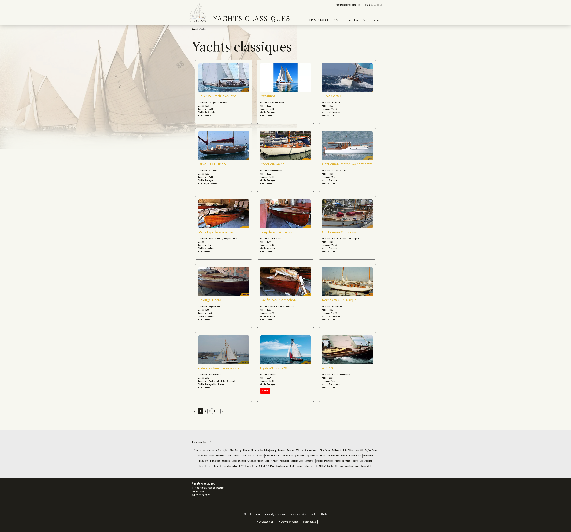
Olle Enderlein (366, 460)
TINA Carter (331, 96)
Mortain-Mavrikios (324, 460)
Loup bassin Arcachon (277, 232)
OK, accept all (265, 522)
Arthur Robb (263, 450)
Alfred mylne (222, 450)
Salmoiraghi (309, 466)
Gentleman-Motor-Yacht (341, 232)
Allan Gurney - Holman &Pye (243, 450)
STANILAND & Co (324, 466)
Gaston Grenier (272, 455)
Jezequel (226, 460)
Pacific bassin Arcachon (278, 300)
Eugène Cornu (370, 450)
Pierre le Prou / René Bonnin (212, 466)
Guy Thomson (333, 455)
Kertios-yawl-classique (339, 300)
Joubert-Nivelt (271, 460)
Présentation (319, 20)
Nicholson (339, 460)
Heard (344, 455)
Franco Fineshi (232, 455)
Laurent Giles (297, 460)
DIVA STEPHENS (212, 164)
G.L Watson (258, 455)
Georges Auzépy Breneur (292, 455)
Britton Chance (311, 450)
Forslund (220, 455)
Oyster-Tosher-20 (273, 368)
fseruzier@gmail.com (346, 4)
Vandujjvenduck (352, 466)
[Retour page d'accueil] (198, 12)
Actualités (357, 20)
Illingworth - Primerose (209, 460)
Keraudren (284, 460)
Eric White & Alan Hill (353, 450)
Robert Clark (251, 466)
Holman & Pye (355, 455)
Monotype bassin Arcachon (218, 232)
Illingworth (368, 455)
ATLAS (327, 368)
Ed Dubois (337, 450)
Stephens (339, 466)
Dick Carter (325, 450)
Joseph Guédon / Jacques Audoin (247, 460)
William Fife (366, 466)
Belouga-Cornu (210, 300)
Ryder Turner (296, 466)
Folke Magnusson (206, 455)
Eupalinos (267, 96)
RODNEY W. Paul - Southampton (273, 466)
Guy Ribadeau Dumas (315, 455)
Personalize (309, 522)
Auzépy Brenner (277, 450)
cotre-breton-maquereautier (220, 368)
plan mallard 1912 (235, 466)
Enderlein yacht (272, 164)
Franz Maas (246, 455)
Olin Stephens (351, 460)
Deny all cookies (289, 522)
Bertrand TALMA (295, 450)
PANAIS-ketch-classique (217, 96)
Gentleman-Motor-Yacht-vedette (347, 164)
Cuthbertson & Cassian (204, 450)
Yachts (339, 20)
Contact (376, 20)
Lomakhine (310, 460)
